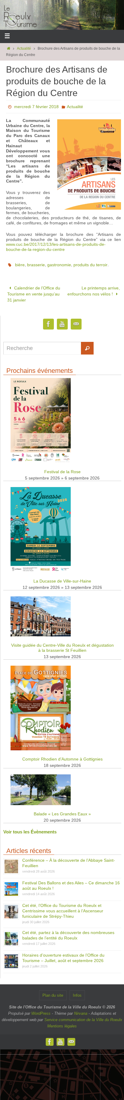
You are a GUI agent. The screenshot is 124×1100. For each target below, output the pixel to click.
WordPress (41, 1010)
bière (20, 264)
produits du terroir (90, 264)
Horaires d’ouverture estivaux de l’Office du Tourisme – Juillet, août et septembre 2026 (63, 955)
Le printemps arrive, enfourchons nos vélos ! (93, 290)
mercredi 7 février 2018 (36, 106)
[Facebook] (48, 321)
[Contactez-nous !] (76, 321)
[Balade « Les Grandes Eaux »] (41, 800)
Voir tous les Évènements (30, 828)
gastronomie (59, 264)
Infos (77, 992)
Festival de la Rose (62, 468)
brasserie (36, 264)
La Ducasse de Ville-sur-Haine (62, 578)
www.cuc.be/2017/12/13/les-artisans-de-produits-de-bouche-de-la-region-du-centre (56, 247)
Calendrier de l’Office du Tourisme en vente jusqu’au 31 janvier (33, 292)
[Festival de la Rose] (41, 458)
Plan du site (52, 992)
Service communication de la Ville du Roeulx (83, 1016)
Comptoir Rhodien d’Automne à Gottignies (62, 756)
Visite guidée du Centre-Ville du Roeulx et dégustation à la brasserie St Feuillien (62, 645)
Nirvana (80, 1010)
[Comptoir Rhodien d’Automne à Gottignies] (41, 745)
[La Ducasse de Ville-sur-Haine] (41, 567)
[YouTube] (62, 321)
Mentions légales (62, 1023)
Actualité (24, 48)
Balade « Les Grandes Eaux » (62, 810)
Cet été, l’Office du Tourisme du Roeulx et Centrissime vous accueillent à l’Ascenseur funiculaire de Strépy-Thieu (62, 908)
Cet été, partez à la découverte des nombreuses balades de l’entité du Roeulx (68, 932)
